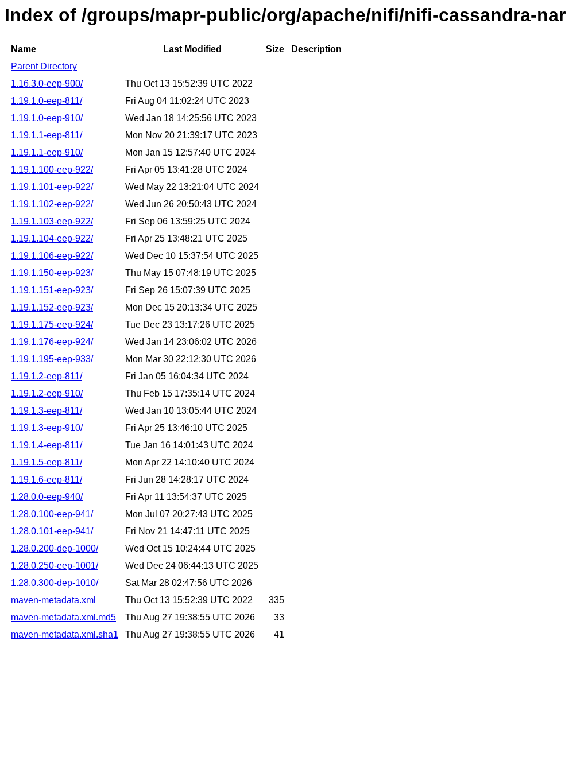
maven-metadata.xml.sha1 (64, 634)
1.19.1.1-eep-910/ (47, 152)
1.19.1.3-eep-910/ (47, 428)
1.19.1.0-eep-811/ (46, 101)
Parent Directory (44, 66)
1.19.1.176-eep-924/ (52, 342)
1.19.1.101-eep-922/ (52, 187)
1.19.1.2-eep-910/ (47, 393)
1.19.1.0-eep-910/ (47, 118)
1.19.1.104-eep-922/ (52, 238)
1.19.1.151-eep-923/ (52, 290)
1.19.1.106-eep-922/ (52, 256)
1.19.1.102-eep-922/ (52, 204)
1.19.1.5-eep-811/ (46, 462)
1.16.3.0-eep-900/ (47, 83)
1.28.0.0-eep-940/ (47, 497)
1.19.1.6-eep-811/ (46, 479)
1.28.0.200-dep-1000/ (54, 548)
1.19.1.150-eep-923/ (52, 273)
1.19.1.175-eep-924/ (52, 324)
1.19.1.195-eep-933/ (52, 359)
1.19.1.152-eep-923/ (52, 307)
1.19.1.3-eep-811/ (46, 411)
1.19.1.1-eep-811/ (46, 135)
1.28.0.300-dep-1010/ (54, 583)
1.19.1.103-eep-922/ (52, 221)
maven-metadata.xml (53, 600)
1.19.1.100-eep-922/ (52, 169)
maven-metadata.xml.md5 (63, 617)
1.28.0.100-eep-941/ (52, 514)
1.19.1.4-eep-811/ (46, 445)
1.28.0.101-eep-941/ (52, 531)
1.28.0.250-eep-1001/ (54, 565)
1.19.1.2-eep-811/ (46, 376)
